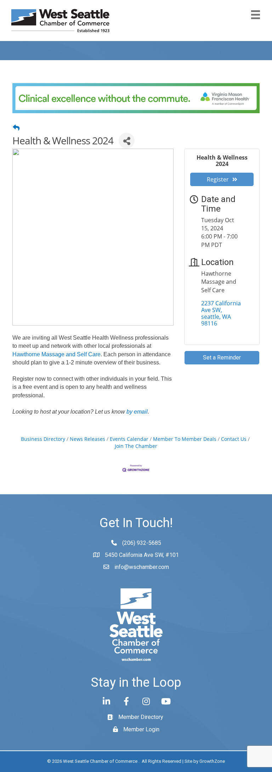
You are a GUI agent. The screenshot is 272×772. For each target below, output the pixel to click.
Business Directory (43, 439)
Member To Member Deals (184, 439)
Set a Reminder (222, 357)
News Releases (87, 439)
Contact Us (233, 439)
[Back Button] (16, 128)
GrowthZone (212, 761)
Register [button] (218, 179)
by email (137, 412)
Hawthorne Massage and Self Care (56, 354)
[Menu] (255, 14)
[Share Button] (127, 141)
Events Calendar (129, 439)
